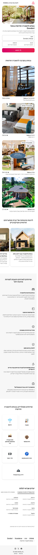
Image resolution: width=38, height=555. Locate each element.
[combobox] (18, 39)
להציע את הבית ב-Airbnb (10, 3)
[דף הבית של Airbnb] (33, 3)
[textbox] (26, 45)
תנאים (15, 553)
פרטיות (21, 553)
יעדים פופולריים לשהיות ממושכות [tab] (26, 492)
